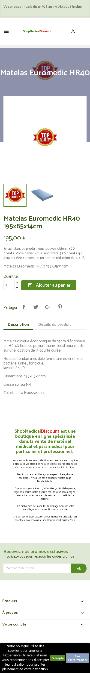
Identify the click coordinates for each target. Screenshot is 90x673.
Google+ (47, 307)
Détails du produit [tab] (54, 324)
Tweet (35, 307)
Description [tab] (18, 324)
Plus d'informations (77, 658)
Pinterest (59, 307)
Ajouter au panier (49, 285)
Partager (23, 307)
